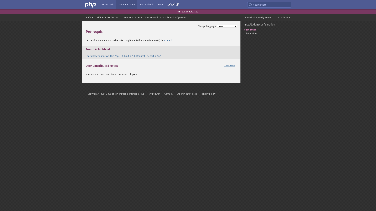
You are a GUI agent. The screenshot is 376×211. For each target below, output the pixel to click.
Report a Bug (154, 56)
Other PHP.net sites (187, 93)
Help (160, 4)
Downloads (108, 4)
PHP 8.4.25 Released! (188, 11)
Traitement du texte (132, 17)
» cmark (168, 40)
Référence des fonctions (108, 17)
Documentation (127, 4)
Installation (251, 33)
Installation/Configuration (174, 17)
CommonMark (151, 17)
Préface (89, 17)
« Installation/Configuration (258, 17)
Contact (168, 93)
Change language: (207, 26)
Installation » (284, 17)
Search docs (259, 4)
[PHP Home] (90, 4)
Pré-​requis (251, 30)
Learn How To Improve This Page (103, 56)
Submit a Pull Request (133, 56)
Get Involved (146, 4)
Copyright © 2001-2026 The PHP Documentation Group (116, 93)
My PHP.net (154, 93)
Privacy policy (208, 93)
